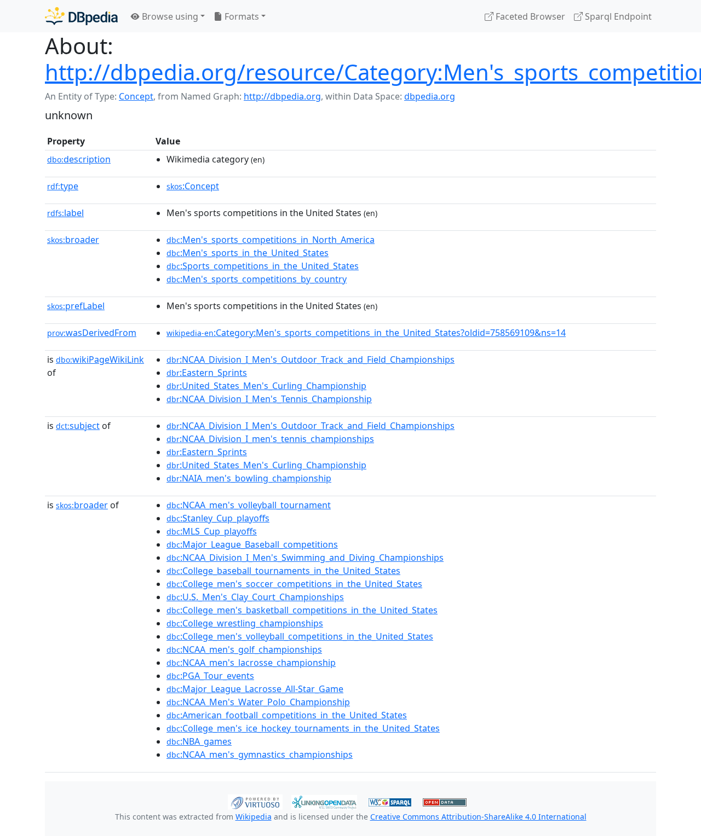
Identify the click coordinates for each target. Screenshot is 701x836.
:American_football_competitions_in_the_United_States (286, 715)
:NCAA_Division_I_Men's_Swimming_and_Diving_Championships (305, 557)
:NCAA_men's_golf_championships (244, 649)
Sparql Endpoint (617, 16)
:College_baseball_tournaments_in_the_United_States (283, 571)
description (79, 159)
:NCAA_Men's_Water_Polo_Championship (258, 702)
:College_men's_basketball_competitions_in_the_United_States (302, 610)
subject (78, 426)
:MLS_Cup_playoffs (211, 531)
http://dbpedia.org (282, 96)
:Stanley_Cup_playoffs (217, 518)
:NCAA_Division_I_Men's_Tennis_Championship (269, 399)
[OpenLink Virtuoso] (255, 801)
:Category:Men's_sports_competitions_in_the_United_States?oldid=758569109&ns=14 (366, 333)
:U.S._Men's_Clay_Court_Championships (255, 597)
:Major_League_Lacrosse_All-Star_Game (254, 689)
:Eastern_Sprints (206, 373)
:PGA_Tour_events (210, 676)
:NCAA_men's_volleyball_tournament (248, 505)
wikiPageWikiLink (100, 359)
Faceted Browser (529, 16)
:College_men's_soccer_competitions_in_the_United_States (294, 584)
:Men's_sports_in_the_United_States (247, 253)
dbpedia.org (429, 96)
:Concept (192, 186)
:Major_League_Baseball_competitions (252, 544)
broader (73, 240)
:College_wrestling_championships (244, 623)
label (65, 213)
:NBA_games (199, 741)
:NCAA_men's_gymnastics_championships (259, 754)
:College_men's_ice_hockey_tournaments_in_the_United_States (303, 728)
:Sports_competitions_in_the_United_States (262, 266)
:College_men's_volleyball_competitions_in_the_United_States (299, 636)
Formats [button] (240, 16)
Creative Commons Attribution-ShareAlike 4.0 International (478, 816)
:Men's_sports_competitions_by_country (256, 279)
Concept (136, 96)
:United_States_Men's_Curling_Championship (266, 386)
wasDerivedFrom (91, 333)
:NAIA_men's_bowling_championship (248, 478)
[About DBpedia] (81, 16)
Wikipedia (253, 816)
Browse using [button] (169, 16)
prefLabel (76, 306)
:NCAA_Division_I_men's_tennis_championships (270, 439)
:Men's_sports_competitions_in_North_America (270, 240)
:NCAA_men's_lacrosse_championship (251, 663)
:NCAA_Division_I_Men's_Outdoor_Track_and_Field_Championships (310, 359)
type (62, 186)
